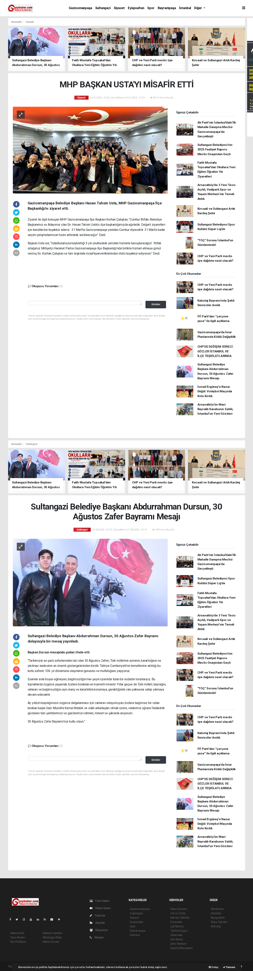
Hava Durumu (178, 909)
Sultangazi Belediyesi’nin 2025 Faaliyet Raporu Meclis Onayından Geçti (214, 149)
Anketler (216, 913)
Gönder (155, 304)
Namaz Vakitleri (180, 917)
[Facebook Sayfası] (11, 919)
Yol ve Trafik (177, 913)
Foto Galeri (102, 900)
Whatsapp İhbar (52, 937)
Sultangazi (103, 8)
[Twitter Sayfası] (18, 919)
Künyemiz (101, 930)
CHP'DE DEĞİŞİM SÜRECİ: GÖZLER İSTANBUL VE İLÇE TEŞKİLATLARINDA (215, 351)
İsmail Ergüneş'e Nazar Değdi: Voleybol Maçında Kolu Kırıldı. (214, 391)
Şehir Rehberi (178, 943)
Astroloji (216, 926)
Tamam (230, 967)
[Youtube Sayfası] (32, 919)
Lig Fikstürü (177, 926)
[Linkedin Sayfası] (39, 919)
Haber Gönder (51, 941)
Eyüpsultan (136, 8)
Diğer (198, 8)
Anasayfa (16, 21)
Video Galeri (102, 908)
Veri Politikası (18, 941)
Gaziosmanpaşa (80, 8)
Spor (150, 8)
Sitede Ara (217, 909)
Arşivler (100, 922)
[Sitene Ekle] (60, 919)
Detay (214, 967)
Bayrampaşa (167, 8)
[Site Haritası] (53, 919)
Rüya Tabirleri (219, 922)
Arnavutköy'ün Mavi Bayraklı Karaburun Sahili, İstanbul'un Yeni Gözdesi (215, 409)
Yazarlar (99, 915)
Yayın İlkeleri (17, 937)
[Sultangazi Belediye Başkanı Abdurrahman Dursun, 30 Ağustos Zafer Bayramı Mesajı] (90, 582)
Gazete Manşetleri (181, 948)
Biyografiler (218, 917)
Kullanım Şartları (52, 933)
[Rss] (46, 919)
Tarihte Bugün (179, 930)
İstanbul (185, 8)
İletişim (99, 937)
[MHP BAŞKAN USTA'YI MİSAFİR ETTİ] (90, 149)
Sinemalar (176, 935)
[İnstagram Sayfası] (25, 919)
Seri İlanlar (176, 939)
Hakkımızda (17, 933)
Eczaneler (176, 922)
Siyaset (119, 8)
